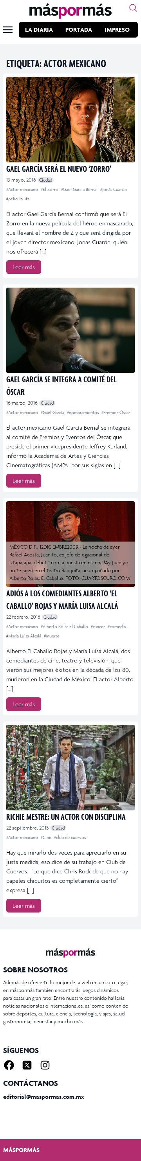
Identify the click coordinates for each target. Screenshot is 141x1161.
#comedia (117, 626)
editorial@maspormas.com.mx (43, 1096)
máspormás (21, 1150)
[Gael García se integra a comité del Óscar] (70, 330)
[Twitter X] (27, 1065)
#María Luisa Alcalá (24, 636)
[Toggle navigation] (8, 29)
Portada (78, 29)
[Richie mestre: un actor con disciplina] (70, 767)
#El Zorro (50, 189)
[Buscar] (133, 8)
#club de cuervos (70, 837)
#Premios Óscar (115, 412)
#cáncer (98, 626)
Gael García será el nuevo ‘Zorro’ (58, 168)
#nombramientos (83, 412)
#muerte (52, 636)
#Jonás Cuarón (113, 189)
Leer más (24, 267)
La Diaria (39, 29)
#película (15, 199)
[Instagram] (45, 1065)
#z (27, 199)
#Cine (46, 837)
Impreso (117, 29)
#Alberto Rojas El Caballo (65, 626)
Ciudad (45, 180)
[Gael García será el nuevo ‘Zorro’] (70, 119)
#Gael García (53, 412)
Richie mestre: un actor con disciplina (66, 816)
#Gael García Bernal (80, 189)
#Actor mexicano (22, 189)
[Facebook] (9, 1065)
